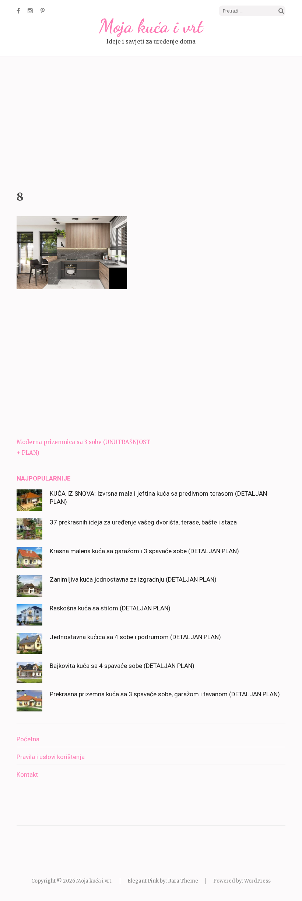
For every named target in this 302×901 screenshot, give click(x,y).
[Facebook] (18, 10)
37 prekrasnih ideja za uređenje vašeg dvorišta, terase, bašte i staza (143, 522)
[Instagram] (30, 10)
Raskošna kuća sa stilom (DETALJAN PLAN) (110, 608)
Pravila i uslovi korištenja (51, 756)
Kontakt (27, 774)
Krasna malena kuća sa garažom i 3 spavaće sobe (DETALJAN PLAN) (144, 551)
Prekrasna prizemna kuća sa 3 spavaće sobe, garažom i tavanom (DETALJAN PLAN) (165, 694)
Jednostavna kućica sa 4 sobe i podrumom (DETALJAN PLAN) (135, 637)
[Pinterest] (43, 10)
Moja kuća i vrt (151, 26)
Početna (28, 739)
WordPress (257, 881)
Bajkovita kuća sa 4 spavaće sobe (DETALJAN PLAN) (122, 665)
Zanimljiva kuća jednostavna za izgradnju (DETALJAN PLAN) (133, 579)
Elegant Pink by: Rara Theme (162, 881)
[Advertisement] (151, 121)
